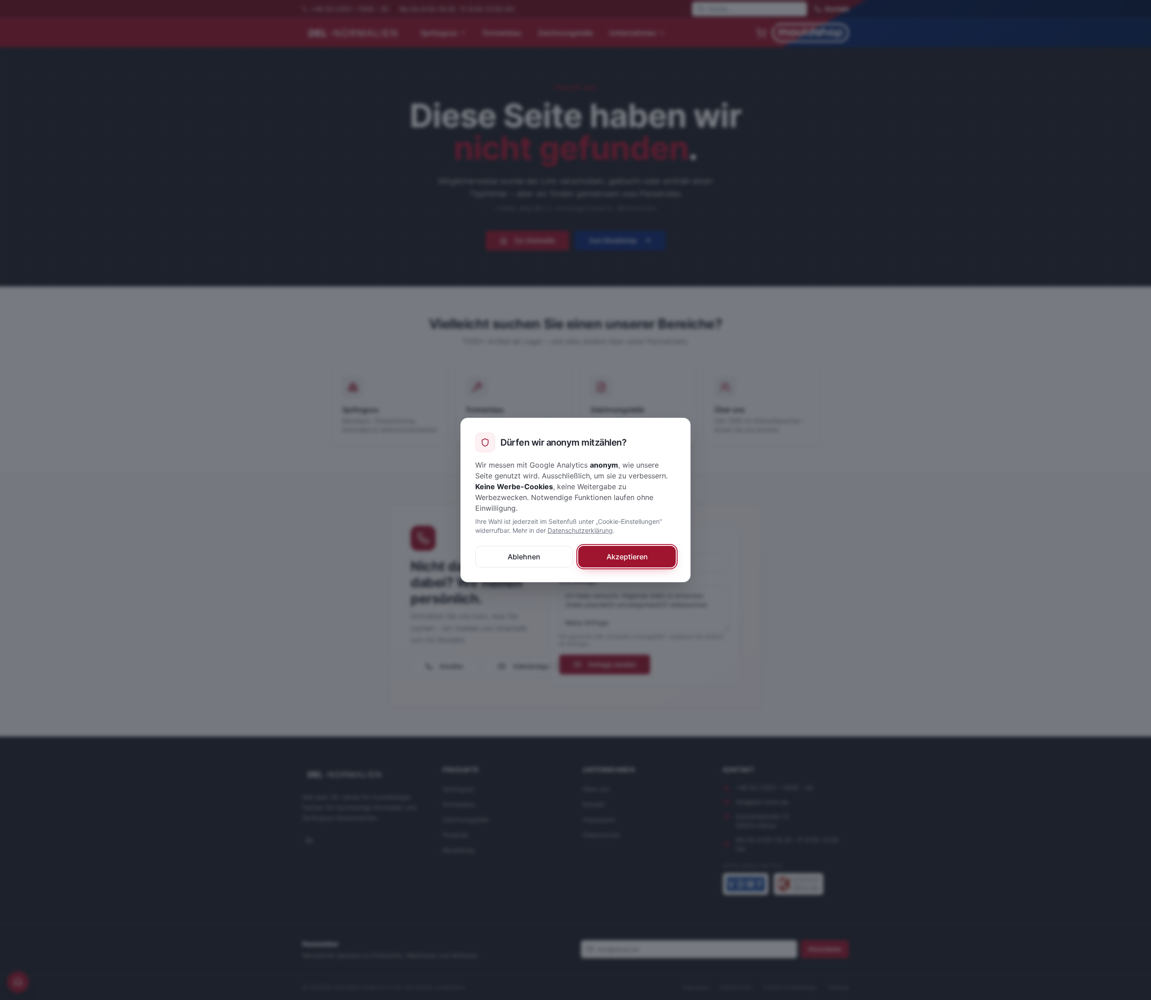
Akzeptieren (627, 556)
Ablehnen (524, 556)
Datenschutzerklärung (580, 530)
